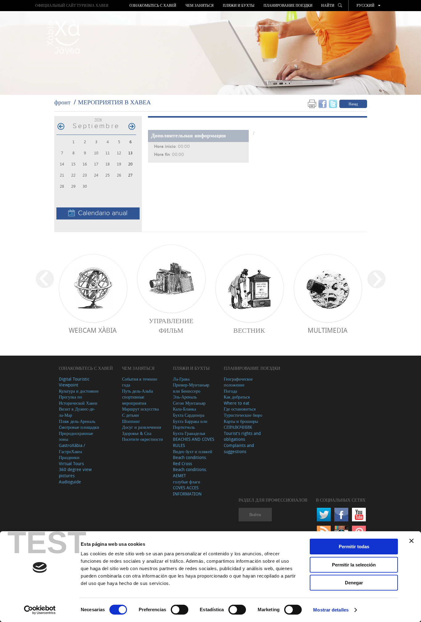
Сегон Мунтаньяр (189, 403)
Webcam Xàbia (92, 330)
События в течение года (139, 382)
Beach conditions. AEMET (190, 472)
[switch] (179, 610)
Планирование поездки (288, 5)
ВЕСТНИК (249, 330)
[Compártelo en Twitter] (333, 103)
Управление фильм (171, 325)
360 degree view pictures (75, 472)
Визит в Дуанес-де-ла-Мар (77, 412)
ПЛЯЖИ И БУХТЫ (238, 5)
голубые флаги (186, 482)
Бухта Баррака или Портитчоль (190, 424)
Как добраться (237, 397)
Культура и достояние (79, 391)
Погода (230, 391)
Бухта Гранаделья (189, 433)
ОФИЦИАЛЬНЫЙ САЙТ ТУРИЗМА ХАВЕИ (71, 5)
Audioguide (70, 482)
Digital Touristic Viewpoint (74, 382)
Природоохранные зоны (76, 436)
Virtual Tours (71, 463)
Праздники (69, 457)
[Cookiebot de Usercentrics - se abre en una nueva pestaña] (40, 610)
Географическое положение (238, 382)
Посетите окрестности (142, 439)
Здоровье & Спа (136, 433)
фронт (62, 102)
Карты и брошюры (241, 421)
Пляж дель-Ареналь (77, 421)
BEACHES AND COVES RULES (193, 442)
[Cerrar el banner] (411, 541)
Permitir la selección (354, 564)
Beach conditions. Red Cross (190, 460)
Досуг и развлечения (141, 427)
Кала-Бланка (184, 409)
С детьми (130, 415)
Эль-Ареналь (185, 397)
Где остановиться (239, 409)
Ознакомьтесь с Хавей (152, 5)
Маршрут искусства (140, 409)
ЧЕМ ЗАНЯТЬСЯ (200, 5)
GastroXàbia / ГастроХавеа (72, 448)
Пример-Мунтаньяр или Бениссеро (191, 388)
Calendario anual (103, 213)
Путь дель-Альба (137, 391)
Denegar (354, 582)
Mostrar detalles (331, 609)
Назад (353, 103)
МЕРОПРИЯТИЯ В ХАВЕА (114, 102)
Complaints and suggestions (239, 448)
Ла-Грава (181, 379)
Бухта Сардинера (188, 415)
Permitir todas (354, 546)
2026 (98, 120)
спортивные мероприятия (134, 400)
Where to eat (236, 403)
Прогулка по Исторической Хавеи (78, 400)
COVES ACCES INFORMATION (187, 491)
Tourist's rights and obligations (242, 436)
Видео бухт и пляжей (192, 451)
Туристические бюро (243, 415)
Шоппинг (131, 421)
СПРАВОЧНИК (238, 427)
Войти (255, 514)
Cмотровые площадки (79, 427)
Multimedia (327, 330)
